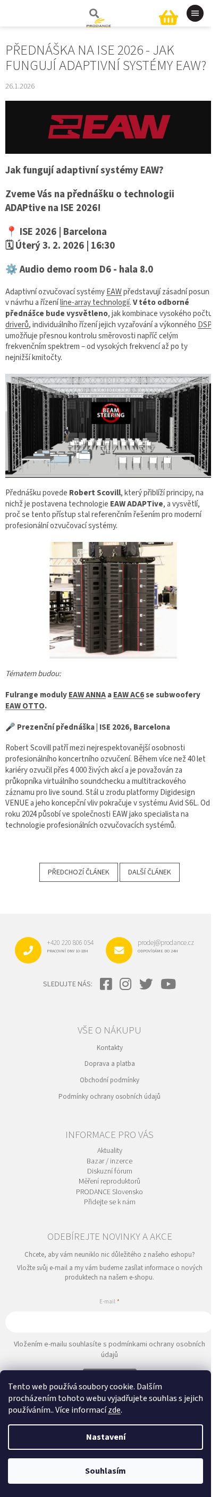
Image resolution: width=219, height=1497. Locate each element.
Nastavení (105, 1437)
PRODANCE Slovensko (109, 1192)
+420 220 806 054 (70, 946)
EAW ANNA (87, 695)
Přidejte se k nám (110, 1202)
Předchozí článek (79, 872)
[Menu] (195, 13)
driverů (17, 324)
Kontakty (110, 1048)
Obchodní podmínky (109, 1080)
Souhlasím (105, 1471)
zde (114, 1410)
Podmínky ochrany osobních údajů (109, 1096)
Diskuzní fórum (109, 1172)
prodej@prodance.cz (166, 946)
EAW (114, 291)
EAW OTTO (25, 706)
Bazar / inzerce (109, 1162)
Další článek (149, 872)
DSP (205, 324)
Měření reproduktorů (109, 1182)
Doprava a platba (110, 1064)
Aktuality (109, 1151)
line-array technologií (95, 302)
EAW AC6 (128, 695)
